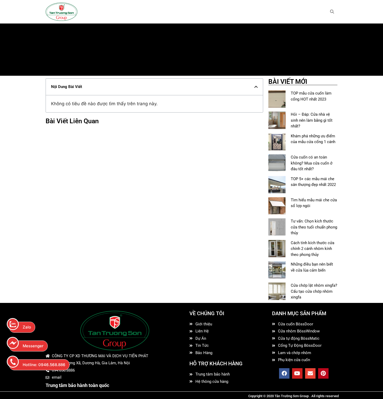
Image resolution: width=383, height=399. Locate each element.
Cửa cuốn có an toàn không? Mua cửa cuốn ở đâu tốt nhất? (311, 163)
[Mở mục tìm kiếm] (332, 12)
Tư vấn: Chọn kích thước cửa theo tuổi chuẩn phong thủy (314, 227)
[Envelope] (310, 373)
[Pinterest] (323, 373)
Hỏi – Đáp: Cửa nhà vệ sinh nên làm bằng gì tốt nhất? (311, 120)
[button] (256, 87)
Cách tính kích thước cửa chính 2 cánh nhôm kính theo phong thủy (312, 248)
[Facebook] (284, 373)
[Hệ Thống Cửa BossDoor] (61, 12)
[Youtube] (297, 373)
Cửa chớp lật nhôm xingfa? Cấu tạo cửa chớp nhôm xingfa (314, 291)
